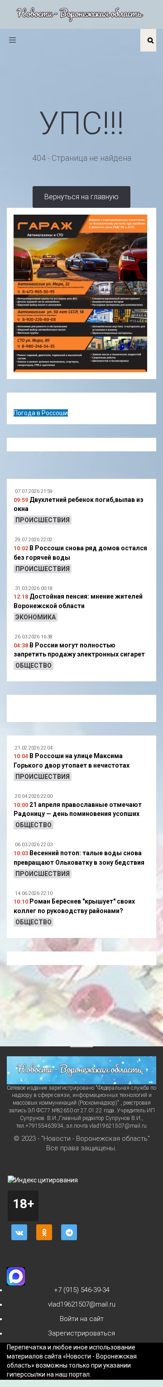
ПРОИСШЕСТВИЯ (42, 520)
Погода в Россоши (41, 413)
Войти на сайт (82, 1319)
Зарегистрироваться (81, 1333)
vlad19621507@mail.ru (81, 1304)
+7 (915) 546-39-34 (82, 1290)
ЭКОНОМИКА (35, 617)
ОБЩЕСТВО (33, 665)
